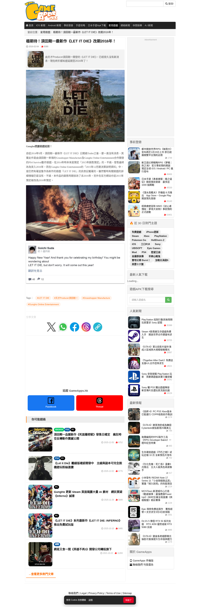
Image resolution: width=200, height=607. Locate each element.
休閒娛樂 (137, 25)
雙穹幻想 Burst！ (141, 260)
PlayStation (160, 236)
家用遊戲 (113, 25)
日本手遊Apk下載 (97, 25)
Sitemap (127, 593)
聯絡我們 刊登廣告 (142, 564)
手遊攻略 (80, 25)
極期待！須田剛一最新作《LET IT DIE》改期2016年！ (83, 32)
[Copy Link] (97, 327)
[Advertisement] (75, 361)
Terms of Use (113, 593)
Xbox (147, 236)
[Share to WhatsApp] (63, 327)
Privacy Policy (96, 593)
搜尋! (171, 3)
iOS (134, 244)
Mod (134, 252)
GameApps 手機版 (142, 560)
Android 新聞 (54, 25)
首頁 (30, 25)
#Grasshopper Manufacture (96, 298)
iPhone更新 (152, 232)
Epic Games (153, 248)
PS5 (67, 429)
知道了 (128, 600)
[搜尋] (168, 300)
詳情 (91, 600)
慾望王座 (155, 252)
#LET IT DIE (43, 298)
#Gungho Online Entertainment (43, 304)
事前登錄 (68, 25)
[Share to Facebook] (74, 327)
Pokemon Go (139, 240)
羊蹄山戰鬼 (154, 256)
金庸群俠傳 (138, 256)
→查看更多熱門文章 (41, 574)
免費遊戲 (137, 232)
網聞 (57, 544)
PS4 (57, 458)
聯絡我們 (73, 593)
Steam (135, 236)
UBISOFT (137, 248)
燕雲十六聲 (138, 264)
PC (73, 429)
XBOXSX (59, 429)
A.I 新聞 (149, 25)
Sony (157, 244)
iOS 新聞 (40, 25)
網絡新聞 (125, 25)
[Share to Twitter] (51, 327)
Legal (83, 593)
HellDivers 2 (157, 240)
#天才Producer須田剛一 (66, 298)
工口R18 (145, 244)
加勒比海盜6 (161, 260)
